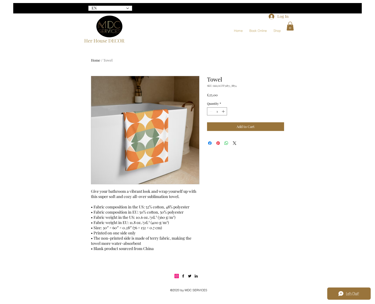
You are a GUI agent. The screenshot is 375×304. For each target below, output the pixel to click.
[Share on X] (234, 143)
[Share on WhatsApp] (226, 143)
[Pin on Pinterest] (218, 143)
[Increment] (223, 111)
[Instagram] (176, 276)
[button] (290, 26)
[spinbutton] (217, 111)
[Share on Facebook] (209, 143)
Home (95, 60)
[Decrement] (210, 111)
